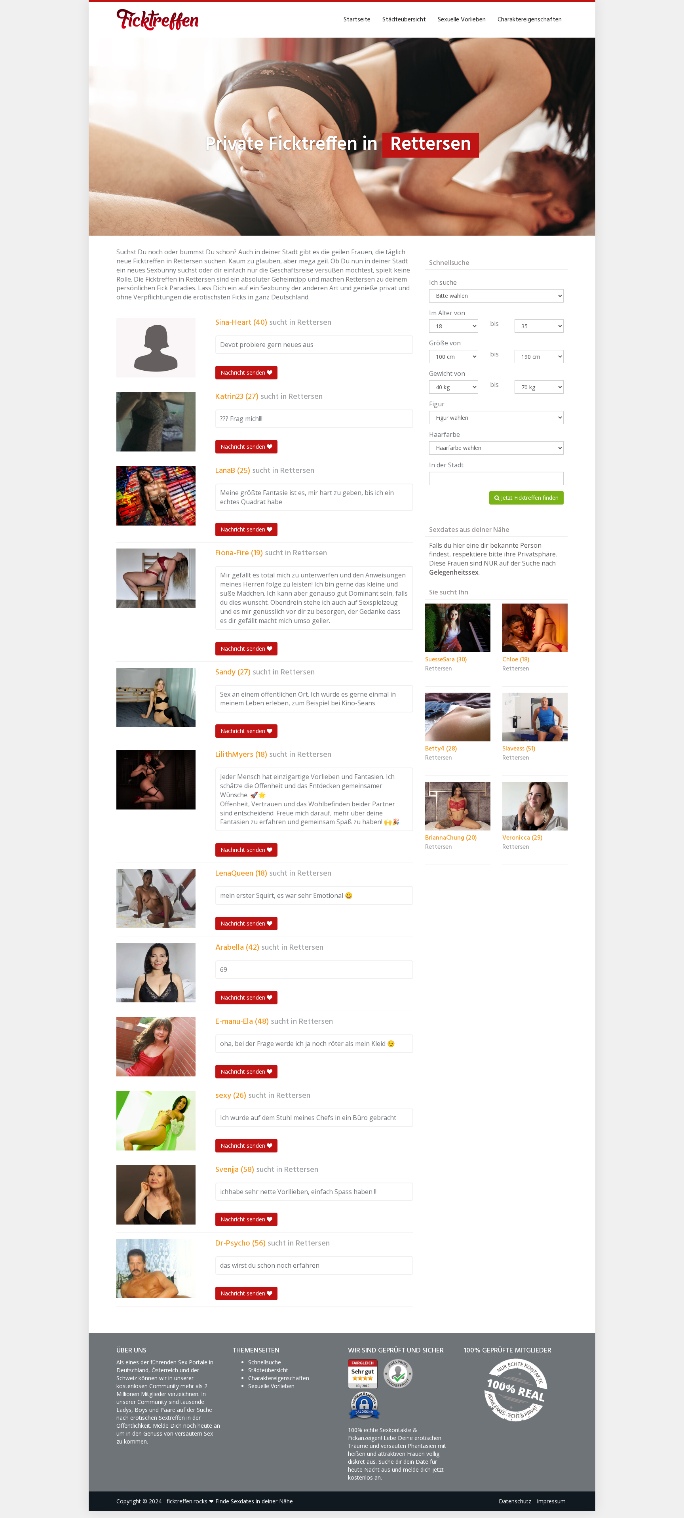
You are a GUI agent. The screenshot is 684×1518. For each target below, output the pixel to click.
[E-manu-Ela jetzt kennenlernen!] (156, 1046)
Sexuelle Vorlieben (462, 20)
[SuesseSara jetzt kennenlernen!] (457, 628)
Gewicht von (447, 373)
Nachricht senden (243, 372)
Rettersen (314, 323)
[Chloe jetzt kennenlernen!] (535, 628)
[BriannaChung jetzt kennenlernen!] (457, 806)
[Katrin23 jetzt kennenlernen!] (156, 421)
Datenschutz (515, 1501)
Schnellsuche (264, 1362)
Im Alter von (447, 313)
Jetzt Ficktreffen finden (529, 497)
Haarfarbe (444, 434)
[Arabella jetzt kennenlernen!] (156, 972)
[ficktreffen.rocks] (157, 20)
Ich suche (443, 282)
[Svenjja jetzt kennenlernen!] (156, 1195)
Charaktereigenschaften (530, 20)
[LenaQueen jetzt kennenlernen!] (156, 898)
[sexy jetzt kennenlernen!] (156, 1120)
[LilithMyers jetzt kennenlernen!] (156, 779)
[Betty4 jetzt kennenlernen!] (457, 717)
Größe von (445, 343)
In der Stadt (446, 465)
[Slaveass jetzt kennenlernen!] (535, 717)
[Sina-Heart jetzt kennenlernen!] (156, 347)
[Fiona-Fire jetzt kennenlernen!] (156, 578)
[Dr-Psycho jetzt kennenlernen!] (156, 1268)
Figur (437, 404)
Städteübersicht (404, 20)
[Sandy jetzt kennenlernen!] (156, 697)
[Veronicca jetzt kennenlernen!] (535, 806)
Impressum (551, 1501)
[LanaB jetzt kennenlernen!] (156, 496)
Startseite (357, 20)
